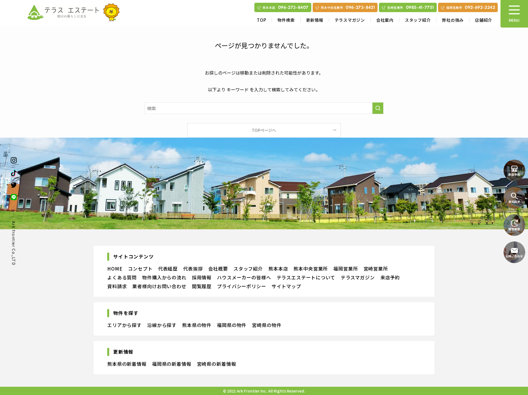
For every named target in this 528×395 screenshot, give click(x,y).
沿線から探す (162, 325)
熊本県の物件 (196, 325)
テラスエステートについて (306, 277)
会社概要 (218, 268)
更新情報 (314, 20)
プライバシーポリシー (241, 286)
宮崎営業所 (376, 268)
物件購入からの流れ (164, 277)
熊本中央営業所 (310, 268)
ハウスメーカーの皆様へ (244, 277)
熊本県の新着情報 (127, 363)
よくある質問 (122, 277)
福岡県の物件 (231, 325)
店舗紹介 (483, 20)
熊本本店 (278, 268)
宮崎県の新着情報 (216, 363)
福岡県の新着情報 (171, 363)
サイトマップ (286, 286)
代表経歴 (168, 268)
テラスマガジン (350, 20)
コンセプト (140, 268)
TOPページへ (264, 130)
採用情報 (201, 277)
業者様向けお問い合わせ (159, 286)
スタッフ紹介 (418, 20)
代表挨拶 (193, 268)
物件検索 (286, 20)
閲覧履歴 (201, 286)
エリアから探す (124, 325)
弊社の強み (453, 20)
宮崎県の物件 (266, 325)
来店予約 (390, 277)
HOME (114, 268)
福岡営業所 (345, 268)
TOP (261, 20)
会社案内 (385, 20)
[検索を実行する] (377, 108)
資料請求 (117, 286)
